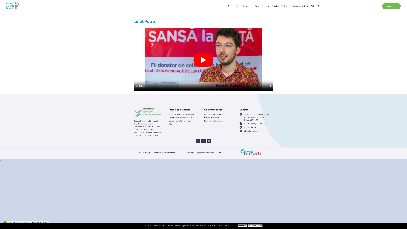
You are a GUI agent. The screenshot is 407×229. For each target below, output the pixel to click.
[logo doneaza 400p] (12, 3)
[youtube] (209, 141)
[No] (404, 226)
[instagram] (203, 141)
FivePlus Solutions (214, 153)
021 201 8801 (261, 124)
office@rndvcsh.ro (251, 131)
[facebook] (198, 141)
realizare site (203, 153)
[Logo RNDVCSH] (148, 108)
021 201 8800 (249, 124)
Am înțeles (242, 226)
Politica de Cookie (255, 226)
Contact (244, 109)
